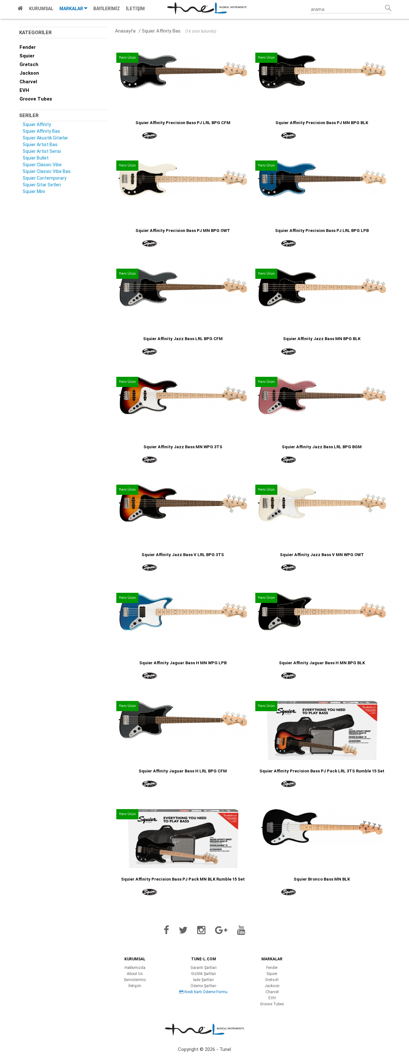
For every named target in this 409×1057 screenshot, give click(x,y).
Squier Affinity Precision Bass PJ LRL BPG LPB (322, 230)
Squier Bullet (36, 157)
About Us (135, 973)
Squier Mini (34, 191)
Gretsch (28, 64)
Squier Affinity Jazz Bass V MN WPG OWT (322, 554)
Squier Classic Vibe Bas (47, 171)
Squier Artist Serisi (42, 151)
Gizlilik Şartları (203, 973)
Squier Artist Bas (40, 144)
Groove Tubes (35, 99)
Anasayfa (125, 31)
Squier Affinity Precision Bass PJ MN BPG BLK (321, 122)
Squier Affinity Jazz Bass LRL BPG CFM (183, 338)
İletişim (134, 986)
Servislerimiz (135, 980)
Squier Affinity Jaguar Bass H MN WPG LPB (183, 662)
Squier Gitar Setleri (42, 184)
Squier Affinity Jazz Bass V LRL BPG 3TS (183, 554)
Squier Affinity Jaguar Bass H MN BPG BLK (322, 662)
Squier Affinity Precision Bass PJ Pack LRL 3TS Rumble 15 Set (321, 771)
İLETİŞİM (135, 8)
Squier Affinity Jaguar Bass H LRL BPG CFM (183, 771)
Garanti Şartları (203, 967)
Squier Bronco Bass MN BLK (322, 879)
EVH (24, 90)
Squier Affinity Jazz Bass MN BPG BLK (321, 338)
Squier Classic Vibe (42, 164)
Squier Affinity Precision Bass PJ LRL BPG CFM (182, 122)
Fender (27, 47)
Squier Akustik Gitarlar (45, 137)
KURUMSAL (41, 8)
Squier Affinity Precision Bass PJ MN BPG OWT (182, 230)
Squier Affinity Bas (41, 131)
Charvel (28, 82)
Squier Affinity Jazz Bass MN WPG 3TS (182, 446)
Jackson (29, 73)
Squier (27, 56)
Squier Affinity (37, 124)
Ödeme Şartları (203, 986)
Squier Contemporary (44, 178)
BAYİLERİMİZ (106, 8)
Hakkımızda (135, 967)
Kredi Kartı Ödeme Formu (205, 992)
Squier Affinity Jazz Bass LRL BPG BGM (322, 446)
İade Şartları (203, 980)
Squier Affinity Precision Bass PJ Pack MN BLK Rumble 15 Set (183, 879)
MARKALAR (71, 8)
